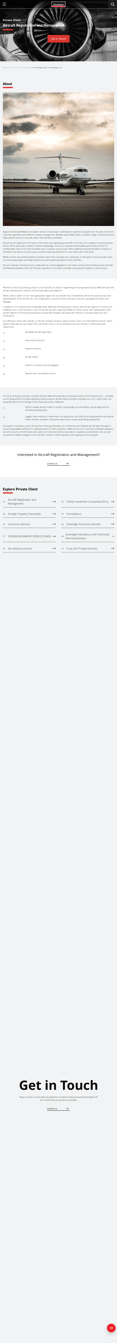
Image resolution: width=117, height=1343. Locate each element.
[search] (112, 4)
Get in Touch (58, 38)
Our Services (14, 67)
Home (5, 67)
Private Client (26, 67)
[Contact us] (111, 1328)
